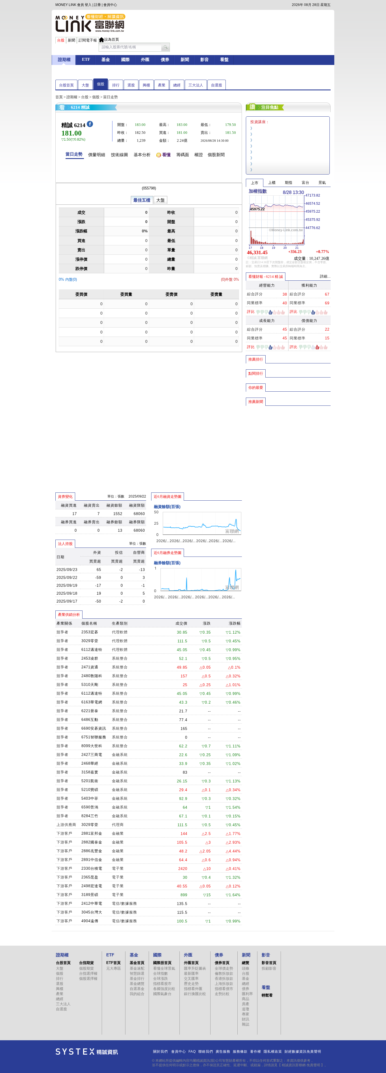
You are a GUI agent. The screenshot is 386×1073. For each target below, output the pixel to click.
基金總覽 (137, 984)
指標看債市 (224, 989)
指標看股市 (162, 984)
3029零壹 (89, 641)
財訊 (245, 1019)
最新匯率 (191, 973)
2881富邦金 (91, 833)
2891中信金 (91, 860)
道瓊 (245, 1009)
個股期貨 (86, 968)
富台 (305, 182)
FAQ (192, 1052)
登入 (88, 5)
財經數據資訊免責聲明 (303, 1052)
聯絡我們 (205, 1052)
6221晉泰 (89, 711)
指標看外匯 (193, 989)
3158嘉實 (89, 772)
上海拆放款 (224, 984)
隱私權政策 (273, 1052)
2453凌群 (89, 658)
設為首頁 (111, 39)
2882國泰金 (91, 842)
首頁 (59, 97)
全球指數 (160, 973)
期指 (288, 182)
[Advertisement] (288, 447)
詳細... (325, 276)
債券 (245, 989)
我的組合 (137, 994)
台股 (84, 97)
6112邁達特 (91, 649)
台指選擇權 (88, 973)
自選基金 (137, 989)
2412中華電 (91, 903)
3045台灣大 (91, 912)
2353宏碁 (89, 632)
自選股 (216, 85)
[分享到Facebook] (90, 126)
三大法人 (195, 85)
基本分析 (142, 154)
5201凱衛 (89, 781)
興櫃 (146, 85)
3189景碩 (89, 895)
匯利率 (247, 994)
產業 (161, 85)
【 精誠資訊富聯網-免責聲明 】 (300, 1065)
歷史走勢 (191, 984)
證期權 (71, 97)
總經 (177, 85)
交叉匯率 (191, 978)
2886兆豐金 (91, 851)
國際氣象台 (162, 994)
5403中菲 (89, 798)
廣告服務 (223, 1052)
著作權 (255, 1052)
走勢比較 (222, 994)
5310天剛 (89, 684)
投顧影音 (269, 968)
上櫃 (272, 182)
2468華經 (89, 763)
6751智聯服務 (93, 737)
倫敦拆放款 (224, 973)
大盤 (85, 85)
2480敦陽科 (91, 676)
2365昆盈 (89, 877)
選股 (131, 85)
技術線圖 (119, 154)
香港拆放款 (224, 978)
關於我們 (160, 1052)
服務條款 (240, 1052)
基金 (245, 978)
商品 (245, 999)
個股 (100, 84)
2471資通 (89, 667)
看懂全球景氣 (164, 968)
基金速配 (137, 968)
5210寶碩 (89, 790)
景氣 (322, 182)
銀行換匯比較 (195, 994)
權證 (198, 154)
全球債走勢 (224, 968)
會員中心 (110, 5)
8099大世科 (91, 746)
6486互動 (89, 719)
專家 (245, 1014)
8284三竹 (89, 816)
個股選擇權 (88, 978)
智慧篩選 (137, 973)
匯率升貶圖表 (195, 968)
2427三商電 (91, 755)
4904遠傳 (89, 921)
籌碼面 (182, 154)
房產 (245, 1004)
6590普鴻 (89, 807)
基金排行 (137, 978)
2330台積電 (91, 868)
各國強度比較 (164, 989)
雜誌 (245, 1024)
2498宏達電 (91, 886)
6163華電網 (91, 702)
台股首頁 (66, 85)
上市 (254, 183)
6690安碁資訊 (93, 728)
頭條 (245, 968)
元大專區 (113, 968)
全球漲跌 (160, 978)
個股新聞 (216, 154)
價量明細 (96, 154)
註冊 (97, 5)
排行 (116, 85)
